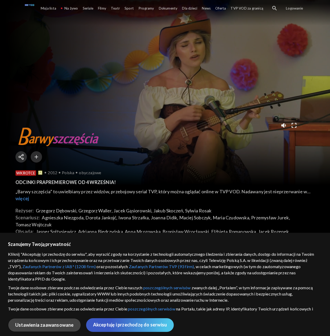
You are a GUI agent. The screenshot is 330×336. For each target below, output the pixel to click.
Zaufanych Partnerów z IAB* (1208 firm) (59, 266)
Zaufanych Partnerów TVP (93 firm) (161, 266)
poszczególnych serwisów (167, 287)
